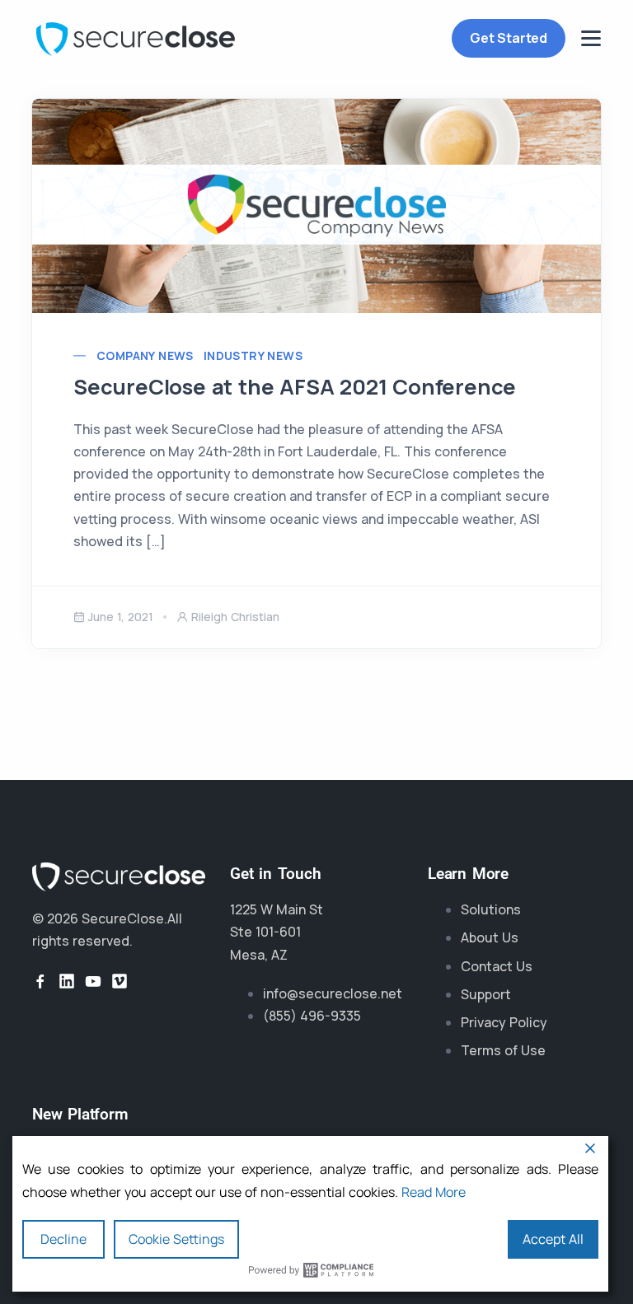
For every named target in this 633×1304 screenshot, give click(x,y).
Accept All (553, 1239)
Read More (433, 1192)
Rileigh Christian (235, 616)
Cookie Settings (176, 1239)
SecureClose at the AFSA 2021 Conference (294, 386)
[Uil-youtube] (93, 981)
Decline (63, 1239)
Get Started (508, 38)
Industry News (253, 355)
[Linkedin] (67, 981)
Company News (145, 355)
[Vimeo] (119, 981)
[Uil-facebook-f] (40, 981)
